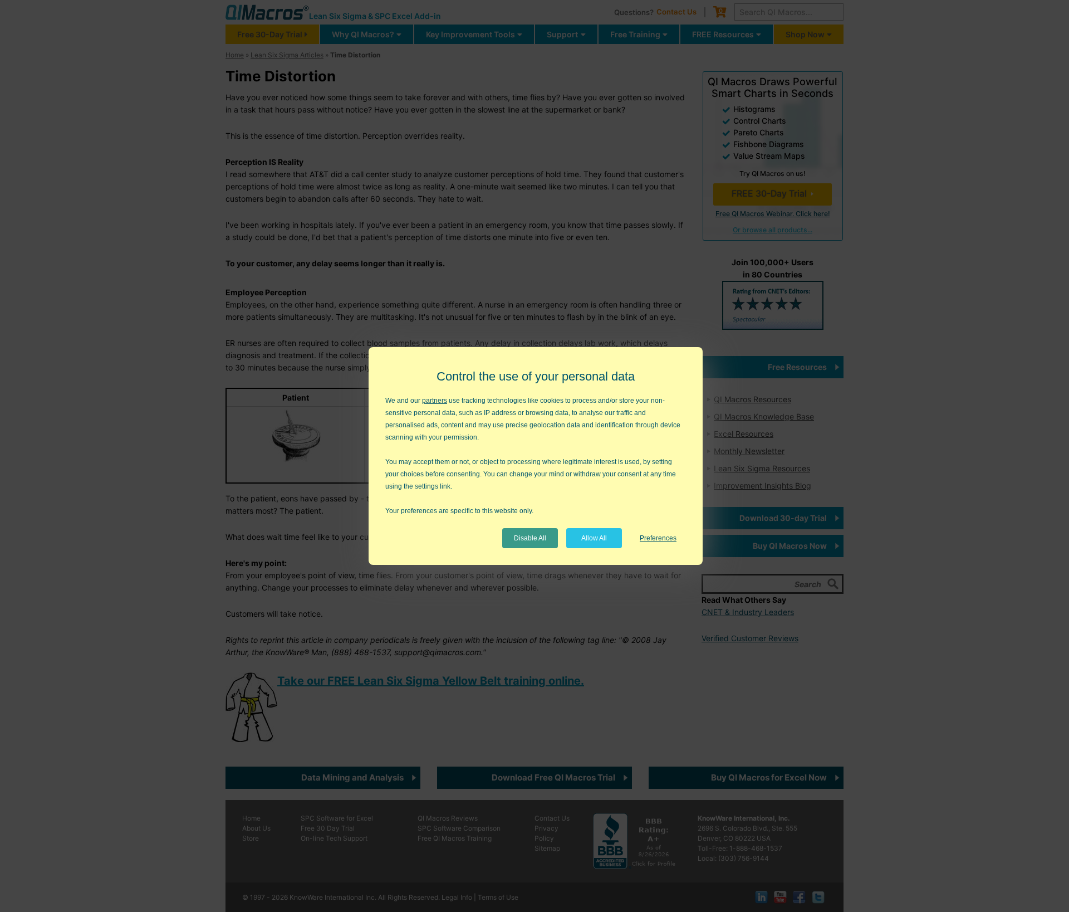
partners (434, 400)
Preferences (658, 538)
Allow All (594, 538)
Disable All (530, 538)
